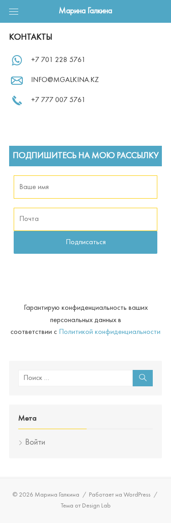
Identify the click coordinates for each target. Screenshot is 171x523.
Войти (35, 442)
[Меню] (14, 11)
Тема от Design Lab (86, 506)
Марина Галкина (85, 11)
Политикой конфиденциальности (110, 332)
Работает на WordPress (119, 495)
